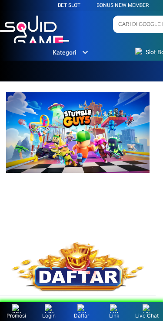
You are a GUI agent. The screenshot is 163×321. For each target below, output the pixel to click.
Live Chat (147, 315)
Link (114, 315)
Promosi (16, 315)
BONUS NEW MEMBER (122, 5)
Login (49, 315)
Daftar (81, 315)
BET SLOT (69, 5)
